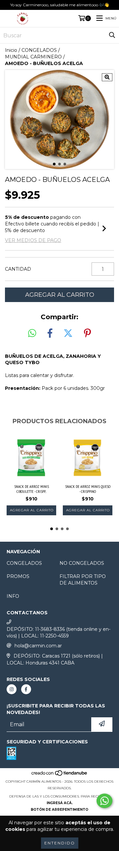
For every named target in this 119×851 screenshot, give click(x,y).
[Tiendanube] (60, 775)
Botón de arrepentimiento (59, 809)
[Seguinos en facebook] (26, 689)
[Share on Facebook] (50, 333)
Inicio (11, 50)
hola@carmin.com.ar (38, 646)
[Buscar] (112, 35)
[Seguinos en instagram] (12, 689)
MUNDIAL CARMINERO (33, 57)
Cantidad (18, 269)
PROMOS (18, 576)
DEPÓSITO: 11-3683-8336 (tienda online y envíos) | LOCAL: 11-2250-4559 (58, 632)
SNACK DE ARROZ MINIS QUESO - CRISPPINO (87, 489)
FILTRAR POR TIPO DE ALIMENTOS (83, 579)
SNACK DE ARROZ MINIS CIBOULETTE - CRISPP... (31, 489)
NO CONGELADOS (82, 563)
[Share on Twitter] (68, 333)
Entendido (59, 842)
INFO (13, 596)
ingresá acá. (60, 803)
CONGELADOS (39, 50)
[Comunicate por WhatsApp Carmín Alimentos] (104, 801)
